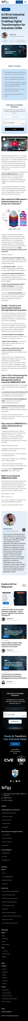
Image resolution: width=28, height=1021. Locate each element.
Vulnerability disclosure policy (9, 998)
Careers (4, 975)
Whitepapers (5, 938)
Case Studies (5, 944)
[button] (25, 2)
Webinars (4, 956)
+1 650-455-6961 (8, 800)
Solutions (4, 867)
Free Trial (19, 2)
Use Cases (5, 951)
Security (4, 983)
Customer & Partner (7, 995)
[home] (5, 2)
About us (4, 969)
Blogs (3, 935)
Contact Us (5, 980)
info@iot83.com (7, 797)
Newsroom (4, 977)
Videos (4, 941)
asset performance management (17, 387)
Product (3, 806)
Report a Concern (6, 1001)
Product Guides (6, 953)
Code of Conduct (6, 993)
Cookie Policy (5, 990)
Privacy (3, 1008)
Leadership (4, 972)
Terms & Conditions (6, 1011)
